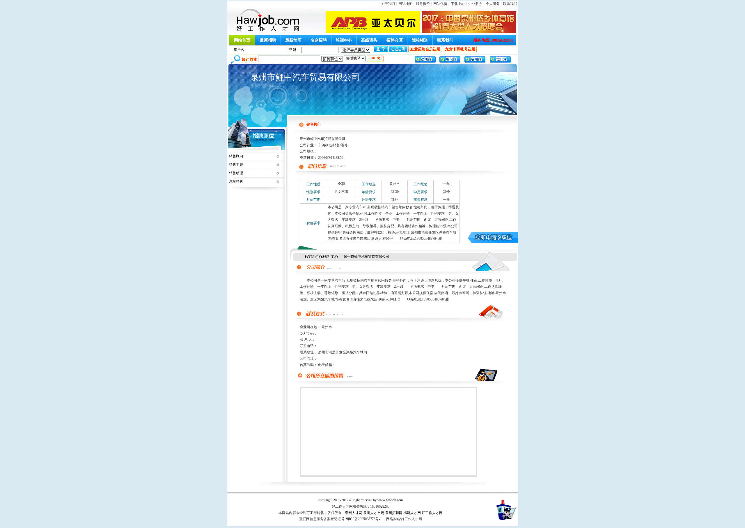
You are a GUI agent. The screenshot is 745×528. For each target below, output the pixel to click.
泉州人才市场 (373, 513)
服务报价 (423, 4)
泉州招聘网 (393, 513)
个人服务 (493, 4)
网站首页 (242, 40)
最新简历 (293, 40)
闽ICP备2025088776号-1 (363, 519)
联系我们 (510, 4)
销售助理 (236, 173)
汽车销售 (236, 181)
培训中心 (344, 40)
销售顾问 (236, 156)
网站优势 (440, 4)
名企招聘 (319, 40)
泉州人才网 (353, 513)
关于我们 (388, 4)
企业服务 (475, 4)
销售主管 (236, 165)
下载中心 (458, 4)
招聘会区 (394, 40)
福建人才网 (412, 513)
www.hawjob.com (390, 500)
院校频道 (420, 40)
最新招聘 (268, 40)
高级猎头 (369, 40)
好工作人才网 (432, 513)
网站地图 (405, 4)
